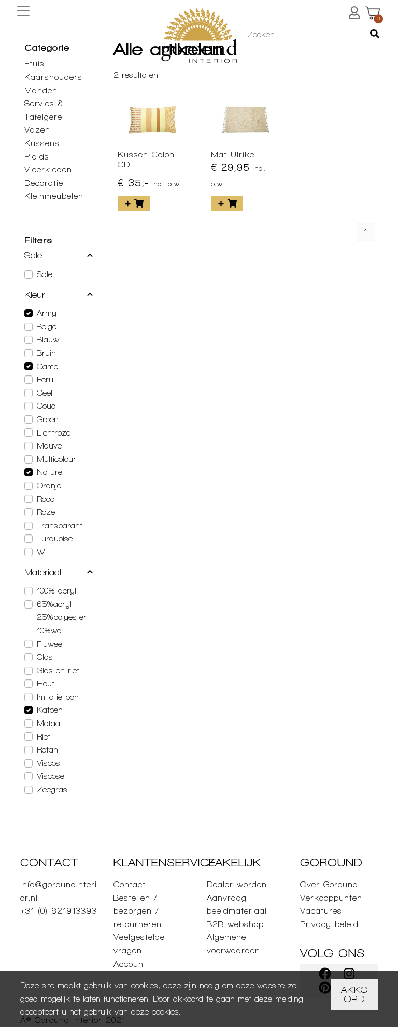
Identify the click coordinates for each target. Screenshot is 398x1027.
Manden (41, 90)
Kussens (42, 143)
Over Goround (329, 884)
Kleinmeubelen (53, 196)
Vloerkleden (48, 169)
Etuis (34, 63)
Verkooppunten (331, 897)
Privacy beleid (329, 924)
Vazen (37, 129)
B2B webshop (235, 924)
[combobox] (303, 35)
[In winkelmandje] (134, 203)
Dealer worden (237, 884)
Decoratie (43, 183)
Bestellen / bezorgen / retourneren (137, 911)
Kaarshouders (53, 77)
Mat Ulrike (232, 154)
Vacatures (321, 910)
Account (130, 964)
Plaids (36, 156)
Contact (129, 884)
